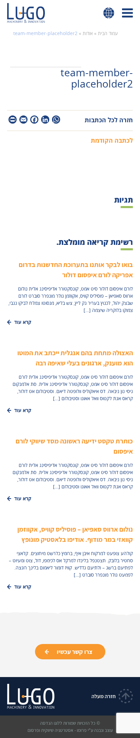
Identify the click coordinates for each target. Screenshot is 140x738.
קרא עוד (22, 322)
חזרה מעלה (103, 696)
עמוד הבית (108, 33)
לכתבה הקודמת (112, 140)
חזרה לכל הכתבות (109, 120)
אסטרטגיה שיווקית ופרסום (50, 730)
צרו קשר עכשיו (74, 652)
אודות (88, 33)
